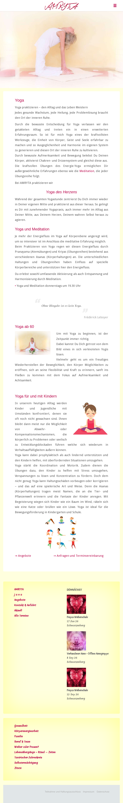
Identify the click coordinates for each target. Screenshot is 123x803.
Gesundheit (20, 725)
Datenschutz (103, 791)
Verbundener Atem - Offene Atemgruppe (87, 653)
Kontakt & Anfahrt (25, 605)
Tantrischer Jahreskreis (28, 757)
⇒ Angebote (23, 555)
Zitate (17, 768)
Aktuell (18, 610)
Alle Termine (21, 615)
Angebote (19, 600)
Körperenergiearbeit (26, 731)
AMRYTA (19, 589)
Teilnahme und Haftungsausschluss (63, 791)
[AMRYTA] (61, 5)
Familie (18, 736)
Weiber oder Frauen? (26, 747)
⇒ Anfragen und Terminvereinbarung (78, 555)
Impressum (88, 791)
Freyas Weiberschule (77, 617)
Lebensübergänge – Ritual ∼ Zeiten (35, 752)
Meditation (86, 171)
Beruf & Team (22, 741)
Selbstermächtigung (26, 762)
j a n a (18, 594)
